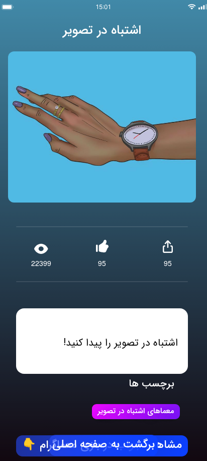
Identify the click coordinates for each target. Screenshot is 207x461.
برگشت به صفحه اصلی (103, 445)
